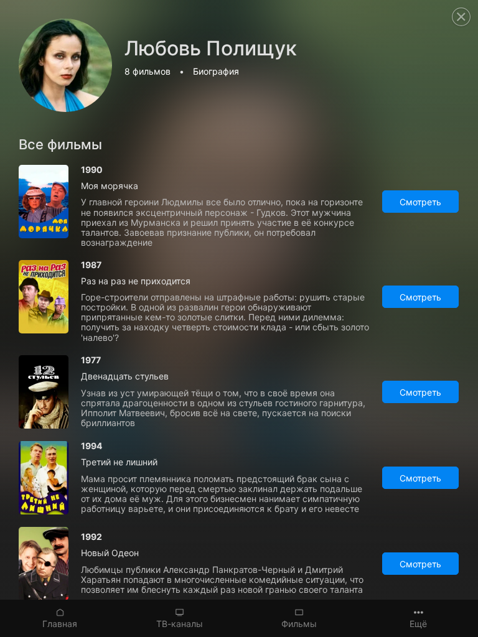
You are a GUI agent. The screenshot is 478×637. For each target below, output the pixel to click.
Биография (216, 71)
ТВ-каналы (179, 623)
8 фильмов (147, 71)
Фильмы (299, 623)
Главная (59, 623)
